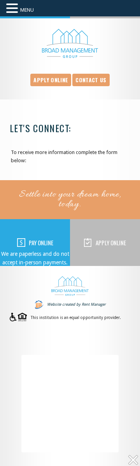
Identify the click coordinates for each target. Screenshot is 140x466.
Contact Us (90, 80)
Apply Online (50, 80)
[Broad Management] (70, 43)
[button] (13, 9)
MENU (27, 10)
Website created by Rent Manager (76, 304)
